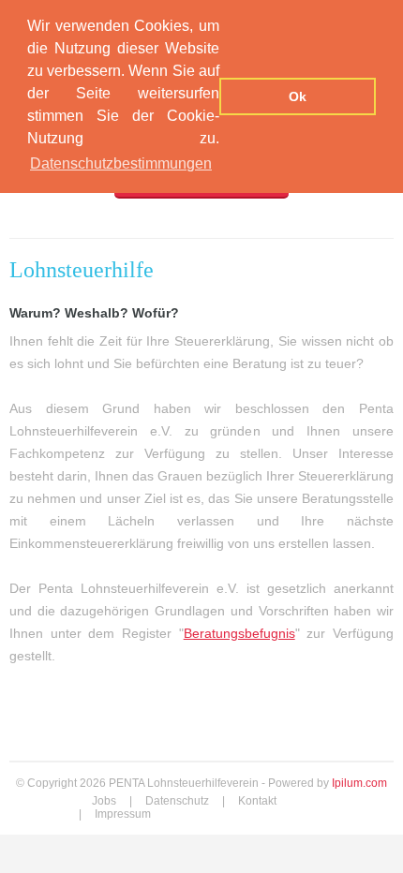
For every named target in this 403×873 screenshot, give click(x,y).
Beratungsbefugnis (239, 633)
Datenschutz (177, 800)
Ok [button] (297, 96)
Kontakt (257, 800)
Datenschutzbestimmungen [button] (121, 163)
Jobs (104, 800)
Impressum (123, 814)
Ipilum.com (359, 783)
